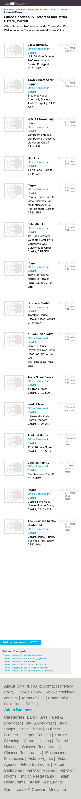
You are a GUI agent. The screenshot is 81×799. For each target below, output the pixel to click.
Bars (31, 717)
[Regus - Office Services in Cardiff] (14, 197)
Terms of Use (33, 698)
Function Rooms (41, 770)
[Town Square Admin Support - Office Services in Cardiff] (14, 92)
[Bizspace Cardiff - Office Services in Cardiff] (14, 315)
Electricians (55, 752)
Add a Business (18, 710)
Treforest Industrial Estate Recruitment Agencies (25, 668)
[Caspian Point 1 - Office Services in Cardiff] (14, 475)
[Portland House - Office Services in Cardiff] (14, 447)
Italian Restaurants (46, 782)
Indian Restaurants (38, 776)
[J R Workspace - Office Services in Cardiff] (14, 57)
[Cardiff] (27, 6)
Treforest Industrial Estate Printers (18, 661)
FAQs (31, 704)
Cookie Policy (29, 692)
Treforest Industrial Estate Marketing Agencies (24, 658)
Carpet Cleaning (37, 735)
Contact (50, 686)
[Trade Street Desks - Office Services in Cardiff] (14, 389)
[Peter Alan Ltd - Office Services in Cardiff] (14, 236)
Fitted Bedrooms (36, 764)
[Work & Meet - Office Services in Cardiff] (14, 416)
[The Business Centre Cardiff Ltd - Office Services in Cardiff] (14, 533)
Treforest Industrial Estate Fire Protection (22, 655)
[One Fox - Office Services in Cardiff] (14, 170)
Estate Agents (41, 758)
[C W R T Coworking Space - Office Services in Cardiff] (14, 131)
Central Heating (38, 741)
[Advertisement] (40, 594)
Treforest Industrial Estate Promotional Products (25, 664)
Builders (53, 729)
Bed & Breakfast (40, 723)
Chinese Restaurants (41, 747)
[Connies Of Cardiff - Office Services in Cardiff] (14, 346)
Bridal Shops (31, 729)
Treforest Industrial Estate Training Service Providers (27, 670)
